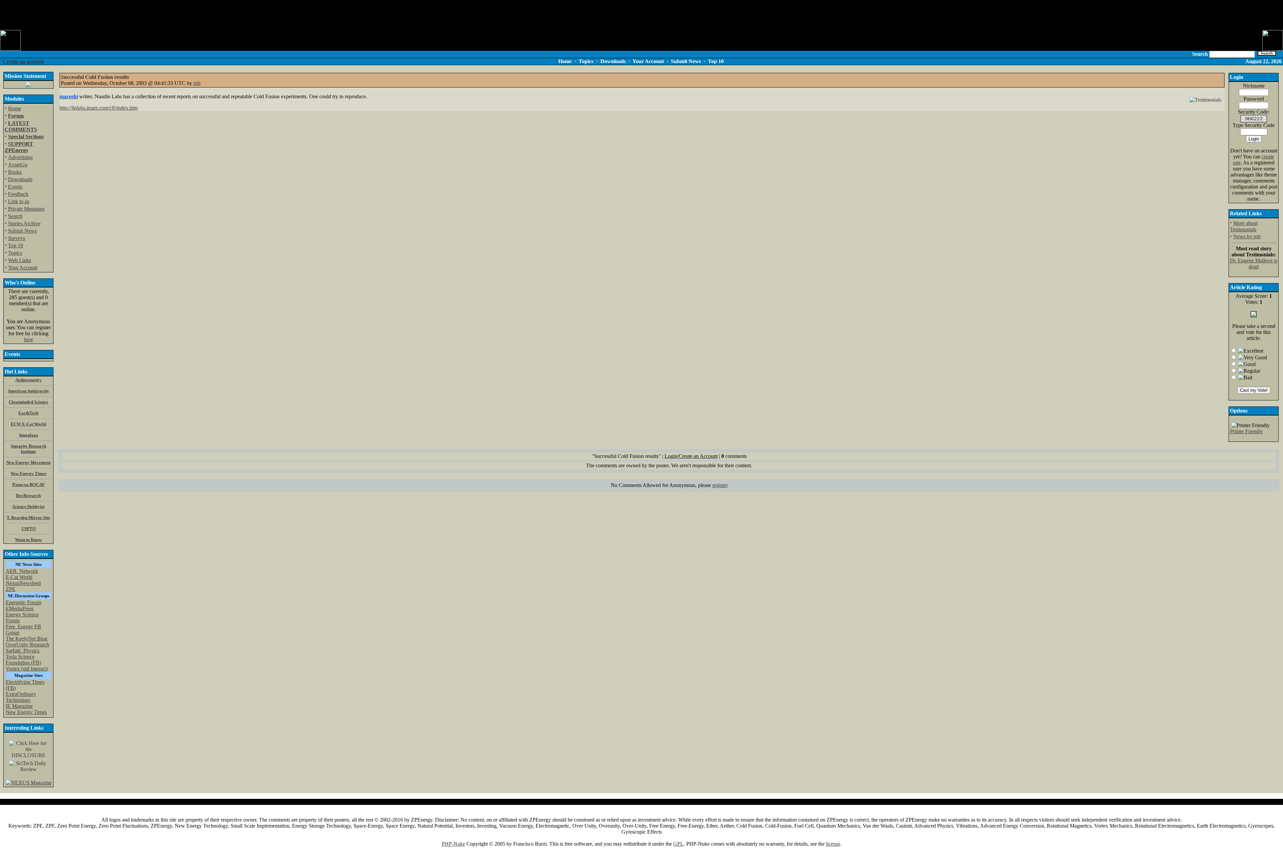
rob (196, 83)
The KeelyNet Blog (26, 638)
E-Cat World (19, 577)
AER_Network (22, 571)
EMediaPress (19, 608)
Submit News (22, 231)
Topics (15, 253)
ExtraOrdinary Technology (21, 697)
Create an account (23, 61)
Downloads (20, 179)
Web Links (19, 260)
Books (15, 172)
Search (15, 216)
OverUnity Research (27, 644)
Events (15, 187)
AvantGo (17, 164)
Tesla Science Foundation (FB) (23, 659)
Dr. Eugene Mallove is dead (1253, 263)
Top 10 (15, 245)
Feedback (18, 194)
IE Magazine (19, 706)
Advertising (20, 157)
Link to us (18, 201)
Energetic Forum (23, 602)
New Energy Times (26, 712)
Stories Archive (24, 223)
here (28, 339)
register (720, 485)
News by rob (1247, 236)
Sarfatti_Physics (22, 650)
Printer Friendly (1246, 431)
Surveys (16, 238)
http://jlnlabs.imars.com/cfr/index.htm (98, 108)
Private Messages (26, 209)
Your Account (22, 267)
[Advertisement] (641, 15)
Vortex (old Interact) (27, 669)
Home (14, 108)
